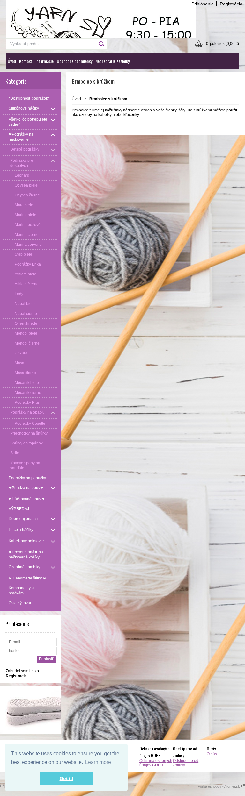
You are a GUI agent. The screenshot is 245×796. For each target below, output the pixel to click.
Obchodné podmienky (74, 61)
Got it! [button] (66, 778)
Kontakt (25, 61)
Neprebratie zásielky (112, 61)
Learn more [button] (98, 762)
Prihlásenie (202, 3)
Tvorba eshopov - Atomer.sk (218, 786)
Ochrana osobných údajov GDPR (155, 762)
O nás (212, 754)
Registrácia (231, 3)
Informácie (44, 61)
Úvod (12, 61)
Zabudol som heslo (22, 671)
